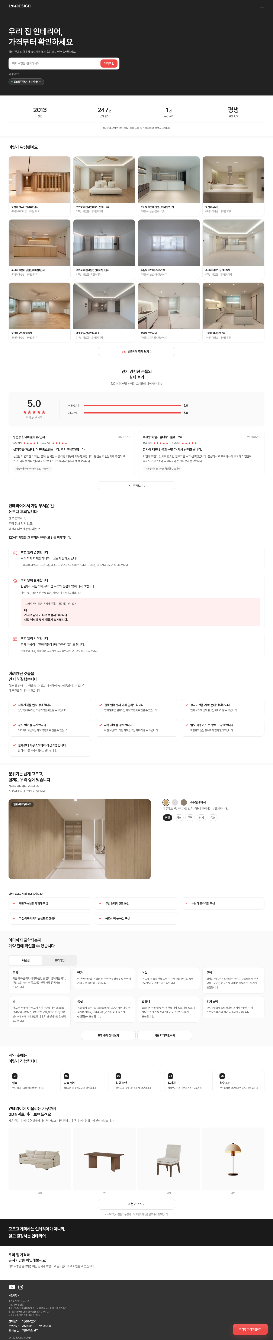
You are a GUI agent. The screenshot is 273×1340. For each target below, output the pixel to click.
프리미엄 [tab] (59, 960)
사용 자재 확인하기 (164, 1035)
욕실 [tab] (212, 817)
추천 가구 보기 (136, 1204)
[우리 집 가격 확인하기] (250, 1329)
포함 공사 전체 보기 (108, 1035)
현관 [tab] (167, 817)
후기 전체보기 (135, 485)
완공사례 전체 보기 (135, 351)
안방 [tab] (201, 817)
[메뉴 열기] (259, 6)
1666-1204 (29, 1321)
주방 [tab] (190, 817)
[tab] (166, 802)
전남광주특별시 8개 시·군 (25, 81)
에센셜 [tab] (26, 960)
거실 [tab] (178, 817)
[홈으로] (20, 5)
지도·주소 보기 (30, 1330)
